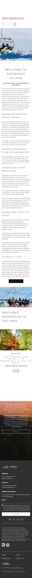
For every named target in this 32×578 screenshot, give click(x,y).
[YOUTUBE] (10, 519)
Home (4, 555)
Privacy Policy (25, 510)
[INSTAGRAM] (22, 519)
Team (18, 555)
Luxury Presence (16, 568)
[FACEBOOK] (14, 519)
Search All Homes (16, 281)
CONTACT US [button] (16, 431)
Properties (6, 558)
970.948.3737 (11, 487)
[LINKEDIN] (18, 519)
